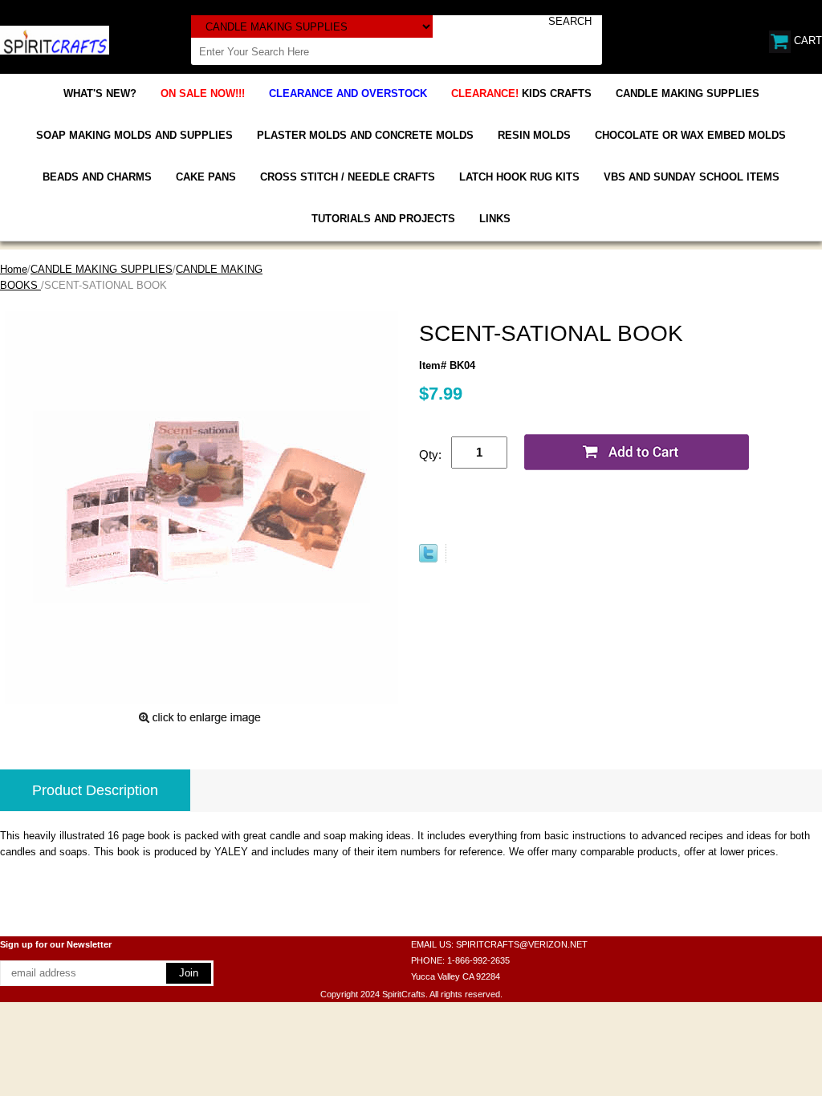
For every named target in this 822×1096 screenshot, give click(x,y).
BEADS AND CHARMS (97, 177)
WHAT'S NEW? (99, 93)
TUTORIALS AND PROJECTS (383, 219)
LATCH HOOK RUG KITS (519, 177)
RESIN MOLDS (534, 135)
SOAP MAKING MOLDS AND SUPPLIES (134, 135)
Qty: (430, 454)
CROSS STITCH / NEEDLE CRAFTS (347, 177)
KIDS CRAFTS (521, 93)
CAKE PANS (206, 177)
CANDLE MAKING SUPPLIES (687, 93)
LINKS (495, 219)
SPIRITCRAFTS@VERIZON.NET (522, 944)
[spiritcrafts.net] (54, 39)
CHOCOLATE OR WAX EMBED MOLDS (690, 135)
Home (13, 269)
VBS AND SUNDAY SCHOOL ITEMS (691, 177)
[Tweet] (428, 559)
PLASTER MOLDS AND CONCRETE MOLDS (365, 135)
